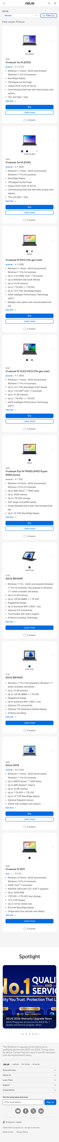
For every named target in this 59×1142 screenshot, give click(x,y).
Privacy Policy (22, 1132)
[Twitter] (33, 1111)
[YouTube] (18, 1111)
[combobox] (20, 15)
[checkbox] (30, 120)
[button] (4, 3)
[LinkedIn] (41, 1111)
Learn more (29, 112)
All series (36, 1064)
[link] (29, 3)
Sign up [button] (50, 1102)
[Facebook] (25, 1111)
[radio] (29, 51)
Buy (29, 107)
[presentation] (36, 15)
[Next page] (39, 1034)
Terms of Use (8, 1132)
